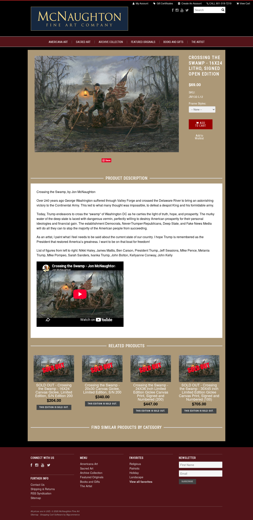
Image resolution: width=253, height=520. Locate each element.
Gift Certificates (164, 3)
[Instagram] (177, 10)
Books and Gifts (173, 42)
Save (108, 160)
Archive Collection (111, 42)
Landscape (136, 477)
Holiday (134, 473)
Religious (135, 464)
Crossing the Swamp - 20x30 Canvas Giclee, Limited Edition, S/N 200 (102, 388)
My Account (141, 3)
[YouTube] (181, 10)
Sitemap (36, 498)
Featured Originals (143, 42)
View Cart (245, 3)
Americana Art (58, 42)
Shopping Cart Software (51, 514)
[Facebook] (173, 10)
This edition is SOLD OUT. (54, 407)
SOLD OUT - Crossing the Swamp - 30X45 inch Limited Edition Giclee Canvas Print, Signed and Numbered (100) (199, 392)
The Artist (198, 42)
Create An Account (191, 3)
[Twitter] (187, 10)
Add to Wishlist (199, 137)
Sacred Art (83, 42)
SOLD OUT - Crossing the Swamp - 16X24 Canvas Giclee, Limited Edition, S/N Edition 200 (54, 390)
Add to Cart (200, 124)
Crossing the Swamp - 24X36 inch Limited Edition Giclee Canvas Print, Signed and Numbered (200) (150, 392)
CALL (220, 3)
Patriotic (134, 468)
